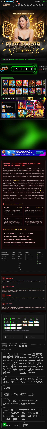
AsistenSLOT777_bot (30, 256)
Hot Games (16, 7)
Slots (19, 6)
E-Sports (39, 6)
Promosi (42, 6)
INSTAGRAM (41, 261)
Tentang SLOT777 (4, 256)
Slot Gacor (16, 180)
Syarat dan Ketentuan (5, 260)
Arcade (34, 6)
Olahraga (27, 6)
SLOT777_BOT (29, 259)
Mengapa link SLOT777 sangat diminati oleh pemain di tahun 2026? (18, 233)
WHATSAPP (41, 254)
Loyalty (13, 256)
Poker (37, 6)
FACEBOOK (41, 259)
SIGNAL (40, 263)
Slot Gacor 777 (38, 190)
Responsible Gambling (5, 254)
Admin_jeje (29, 254)
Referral (13, 258)
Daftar (44, 1)
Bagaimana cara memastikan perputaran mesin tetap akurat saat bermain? (20, 242)
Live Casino (22, 7)
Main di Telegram (10, 1)
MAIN (6, 83)
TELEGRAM (41, 256)
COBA (22, 103)
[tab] (22, 98)
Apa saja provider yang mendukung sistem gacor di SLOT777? (17, 245)
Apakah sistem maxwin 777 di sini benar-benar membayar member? (18, 239)
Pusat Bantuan (3, 258)
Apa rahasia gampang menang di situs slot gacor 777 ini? (16, 236)
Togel (25, 6)
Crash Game (31, 7)
